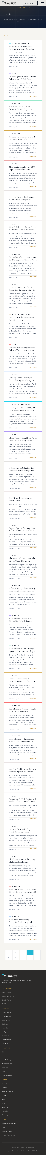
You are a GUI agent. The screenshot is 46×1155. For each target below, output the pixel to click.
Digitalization (6, 1024)
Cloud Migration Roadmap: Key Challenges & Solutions (22, 860)
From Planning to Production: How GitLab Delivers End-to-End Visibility (23, 741)
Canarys (15, 73)
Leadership (5, 1087)
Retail (3, 1071)
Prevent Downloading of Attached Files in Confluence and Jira (22, 681)
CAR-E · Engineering (8, 996)
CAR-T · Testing (6, 1000)
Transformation (6, 1039)
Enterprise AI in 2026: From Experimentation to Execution (21, 47)
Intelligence (5, 1032)
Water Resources (7, 1075)
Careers (4, 1095)
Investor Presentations (8, 1135)
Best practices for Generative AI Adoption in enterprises (22, 318)
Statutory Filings (7, 1131)
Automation (16, 103)
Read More (33, 66)
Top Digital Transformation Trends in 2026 (20, 499)
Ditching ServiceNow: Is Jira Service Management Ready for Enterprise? (21, 380)
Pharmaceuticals (7, 1063)
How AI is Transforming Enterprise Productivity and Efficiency (20, 922)
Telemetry (5, 1043)
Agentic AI (16, 254)
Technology (5, 1115)
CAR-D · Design (6, 992)
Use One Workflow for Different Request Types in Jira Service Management (22, 771)
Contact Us (5, 1107)
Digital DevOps (6, 1012)
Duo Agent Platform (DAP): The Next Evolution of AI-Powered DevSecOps (22, 410)
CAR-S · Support (6, 1004)
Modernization (6, 1028)
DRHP (4, 1127)
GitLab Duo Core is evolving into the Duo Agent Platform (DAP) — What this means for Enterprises (23, 261)
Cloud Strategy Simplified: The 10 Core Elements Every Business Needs (23, 440)
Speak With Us (30, 3)
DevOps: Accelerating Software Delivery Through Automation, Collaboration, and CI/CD (22, 350)
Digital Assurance (7, 1016)
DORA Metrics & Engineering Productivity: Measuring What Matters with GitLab (21, 470)
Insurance (4, 1067)
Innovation (5, 1111)
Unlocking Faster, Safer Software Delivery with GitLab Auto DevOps (22, 79)
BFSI (3, 1052)
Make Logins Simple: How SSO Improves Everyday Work (22, 168)
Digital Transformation (20, 43)
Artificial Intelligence (21, 314)
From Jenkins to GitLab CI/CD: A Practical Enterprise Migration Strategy (22, 290)
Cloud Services (6, 1020)
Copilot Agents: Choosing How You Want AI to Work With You (22, 529)
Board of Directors (7, 1091)
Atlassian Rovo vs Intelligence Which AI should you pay (21, 830)
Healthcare (5, 1056)
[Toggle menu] (42, 3)
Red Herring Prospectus (9, 1123)
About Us (4, 1084)
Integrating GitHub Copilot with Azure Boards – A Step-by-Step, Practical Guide (22, 802)
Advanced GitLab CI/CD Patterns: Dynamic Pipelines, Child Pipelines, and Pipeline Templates (20, 110)
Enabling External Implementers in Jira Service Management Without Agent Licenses (22, 199)
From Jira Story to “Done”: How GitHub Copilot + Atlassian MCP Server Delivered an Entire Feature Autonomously (23, 893)
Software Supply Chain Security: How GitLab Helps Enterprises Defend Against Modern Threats (22, 591)
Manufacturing (6, 1060)
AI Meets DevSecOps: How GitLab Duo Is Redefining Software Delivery (20, 621)
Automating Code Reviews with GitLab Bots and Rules (22, 138)
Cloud (14, 435)
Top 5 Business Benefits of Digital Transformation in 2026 (22, 710)
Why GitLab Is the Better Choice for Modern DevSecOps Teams (22, 228)
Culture (4, 1103)
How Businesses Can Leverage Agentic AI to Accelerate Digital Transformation (22, 651)
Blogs (3, 1099)
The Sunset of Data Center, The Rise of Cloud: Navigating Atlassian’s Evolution (22, 561)
